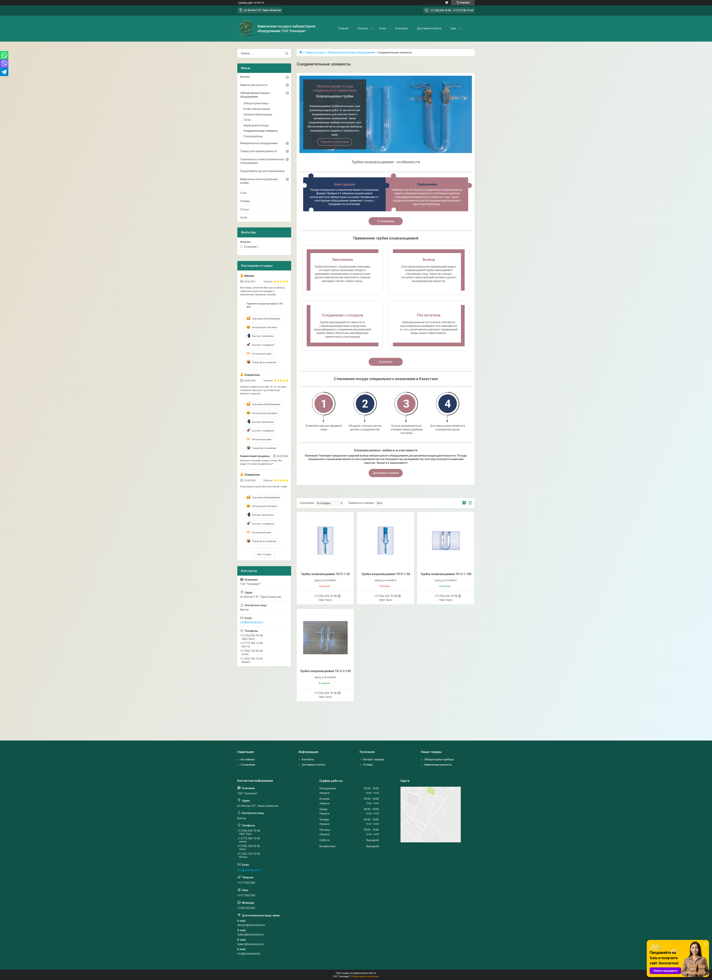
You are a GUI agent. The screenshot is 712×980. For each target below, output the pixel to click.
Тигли (246, 119)
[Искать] (286, 53)
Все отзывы (264, 554)
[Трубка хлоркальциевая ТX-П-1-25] (325, 540)
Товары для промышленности (258, 151)
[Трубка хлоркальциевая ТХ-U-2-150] (325, 637)
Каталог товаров (373, 759)
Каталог (363, 28)
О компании (386, 221)
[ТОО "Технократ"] (246, 28)
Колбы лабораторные (256, 108)
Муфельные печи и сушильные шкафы (259, 181)
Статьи (244, 209)
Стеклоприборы (253, 136)
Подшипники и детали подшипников (262, 171)
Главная (343, 28)
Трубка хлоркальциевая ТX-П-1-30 (385, 574)
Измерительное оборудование (259, 143)
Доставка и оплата (429, 28)
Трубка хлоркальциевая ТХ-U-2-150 (325, 671)
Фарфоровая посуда (256, 125)
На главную (248, 759)
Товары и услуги (314, 52)
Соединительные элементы (260, 130)
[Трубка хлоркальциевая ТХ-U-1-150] (445, 540)
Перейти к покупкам (334, 142)
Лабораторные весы (255, 103)
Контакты (401, 28)
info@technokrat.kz (251, 622)
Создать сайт (245, 2)
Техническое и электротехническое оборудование (262, 161)
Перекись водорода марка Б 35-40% (264, 305)
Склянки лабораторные (257, 114)
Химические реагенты (253, 84)
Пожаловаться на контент (365, 976)
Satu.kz (372, 973)
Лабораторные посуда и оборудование (351, 52)
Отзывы (245, 201)
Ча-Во (243, 217)
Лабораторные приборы (439, 759)
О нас (382, 28)
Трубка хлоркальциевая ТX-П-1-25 (325, 574)
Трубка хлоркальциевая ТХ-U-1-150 (446, 574)
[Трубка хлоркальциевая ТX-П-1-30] (385, 540)
